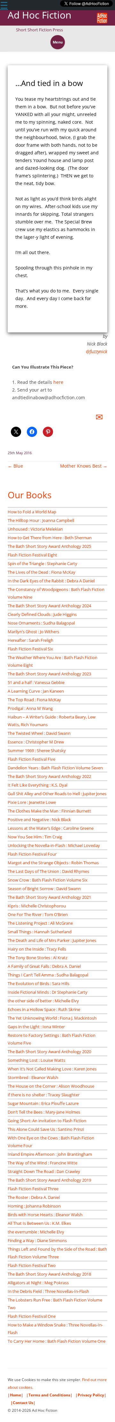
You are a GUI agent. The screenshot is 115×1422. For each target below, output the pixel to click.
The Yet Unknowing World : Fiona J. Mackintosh (52, 1018)
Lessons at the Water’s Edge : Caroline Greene (51, 828)
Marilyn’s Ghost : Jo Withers (33, 631)
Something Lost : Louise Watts (36, 1060)
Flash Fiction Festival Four (32, 854)
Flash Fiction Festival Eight (32, 555)
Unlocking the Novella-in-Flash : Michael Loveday (54, 845)
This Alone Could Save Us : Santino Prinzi (46, 1129)
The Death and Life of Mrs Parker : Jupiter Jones (52, 940)
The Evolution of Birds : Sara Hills (38, 983)
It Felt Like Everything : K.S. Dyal (37, 785)
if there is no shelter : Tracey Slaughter (44, 1095)
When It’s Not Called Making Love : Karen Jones (52, 1069)
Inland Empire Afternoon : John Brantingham (50, 1154)
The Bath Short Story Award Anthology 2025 (49, 546)
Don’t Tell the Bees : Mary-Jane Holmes (44, 1112)
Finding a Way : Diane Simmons (37, 1240)
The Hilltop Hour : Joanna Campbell (41, 520)
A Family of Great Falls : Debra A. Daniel (44, 966)
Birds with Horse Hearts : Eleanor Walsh (45, 1214)
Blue (15, 466)
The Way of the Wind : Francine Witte (42, 1163)
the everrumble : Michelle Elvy (36, 1232)
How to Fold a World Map (32, 512)
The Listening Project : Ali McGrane (40, 923)
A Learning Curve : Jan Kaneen (36, 691)
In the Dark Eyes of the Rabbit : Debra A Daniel (51, 581)
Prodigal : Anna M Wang (30, 708)
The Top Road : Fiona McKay (34, 700)
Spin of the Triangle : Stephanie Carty (42, 563)
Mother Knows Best (83, 466)
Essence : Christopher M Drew (36, 742)
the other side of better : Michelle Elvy (43, 1001)
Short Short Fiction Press (39, 30)
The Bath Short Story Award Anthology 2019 (49, 1180)
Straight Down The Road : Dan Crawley (44, 1171)
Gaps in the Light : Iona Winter (36, 1027)
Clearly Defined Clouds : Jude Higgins (42, 614)
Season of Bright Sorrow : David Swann (44, 888)
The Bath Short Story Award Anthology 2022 (49, 776)
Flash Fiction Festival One (32, 1316)
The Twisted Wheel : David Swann (39, 733)
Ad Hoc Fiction (39, 15)
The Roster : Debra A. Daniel (34, 1197)
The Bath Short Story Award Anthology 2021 (49, 897)
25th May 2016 (20, 452)
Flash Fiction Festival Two (32, 1265)
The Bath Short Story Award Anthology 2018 (49, 1274)
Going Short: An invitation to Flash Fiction (47, 1120)
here (58, 382)
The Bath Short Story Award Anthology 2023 (49, 674)
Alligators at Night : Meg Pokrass (38, 1283)
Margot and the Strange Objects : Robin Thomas (53, 863)
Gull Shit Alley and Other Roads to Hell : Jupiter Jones (57, 793)
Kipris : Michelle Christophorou (37, 906)
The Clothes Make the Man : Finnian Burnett (49, 811)
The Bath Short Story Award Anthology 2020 (49, 1051)
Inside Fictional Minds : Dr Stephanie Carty (48, 992)
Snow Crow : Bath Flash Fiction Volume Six (48, 880)
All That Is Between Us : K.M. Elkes (39, 1223)
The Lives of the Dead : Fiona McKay (41, 572)
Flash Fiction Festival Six (30, 649)
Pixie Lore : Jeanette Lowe (32, 802)
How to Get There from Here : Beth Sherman (50, 537)
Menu (58, 42)
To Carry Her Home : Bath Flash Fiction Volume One (56, 1341)
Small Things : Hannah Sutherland (40, 932)
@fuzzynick (96, 351)
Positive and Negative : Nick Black (39, 819)
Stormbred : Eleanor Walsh (33, 1077)
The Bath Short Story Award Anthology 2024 (49, 606)
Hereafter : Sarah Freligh (30, 640)
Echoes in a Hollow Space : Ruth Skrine (44, 1009)
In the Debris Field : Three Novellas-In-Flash (48, 1291)
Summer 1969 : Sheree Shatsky (37, 750)
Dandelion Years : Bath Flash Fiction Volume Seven (55, 768)
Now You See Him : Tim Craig (35, 837)
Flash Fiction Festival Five (31, 759)
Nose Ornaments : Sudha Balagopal (41, 623)
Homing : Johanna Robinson (34, 1206)
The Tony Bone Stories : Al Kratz (37, 957)
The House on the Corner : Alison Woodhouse (51, 1086)
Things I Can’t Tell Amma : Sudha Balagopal (48, 975)
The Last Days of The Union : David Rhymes (48, 871)
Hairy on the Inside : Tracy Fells (37, 949)
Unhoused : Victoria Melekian (35, 529)
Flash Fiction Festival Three (33, 1189)
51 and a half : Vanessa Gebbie (36, 682)
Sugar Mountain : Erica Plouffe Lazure (43, 1103)
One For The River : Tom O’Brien (38, 914)
